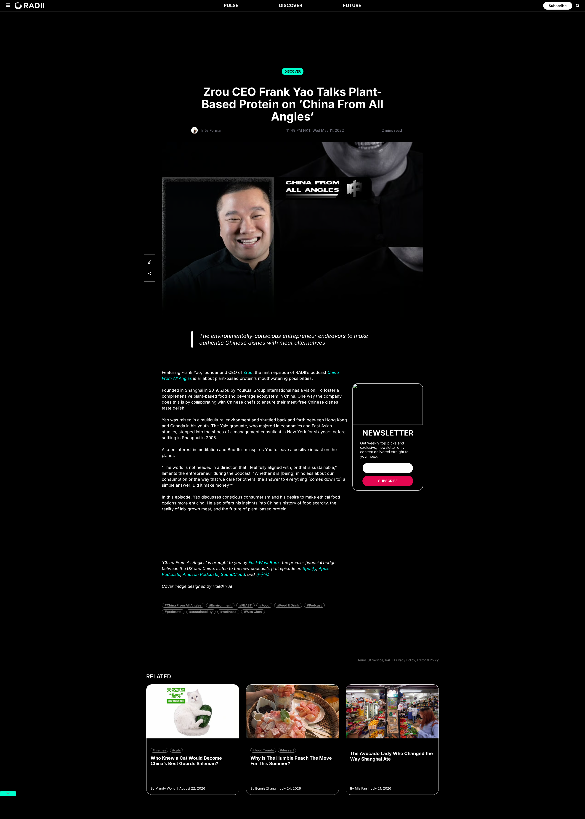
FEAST (246, 605)
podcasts (174, 612)
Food (265, 605)
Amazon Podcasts (200, 574)
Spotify (309, 568)
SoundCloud (233, 574)
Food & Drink (289, 605)
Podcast (315, 605)
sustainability (202, 612)
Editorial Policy (428, 660)
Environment (221, 605)
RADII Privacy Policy (400, 660)
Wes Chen (254, 612)
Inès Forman (212, 130)
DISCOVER (293, 71)
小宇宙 (262, 574)
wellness (229, 612)
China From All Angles (184, 605)
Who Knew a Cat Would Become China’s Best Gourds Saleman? (186, 760)
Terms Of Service (370, 660)
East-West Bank (264, 562)
